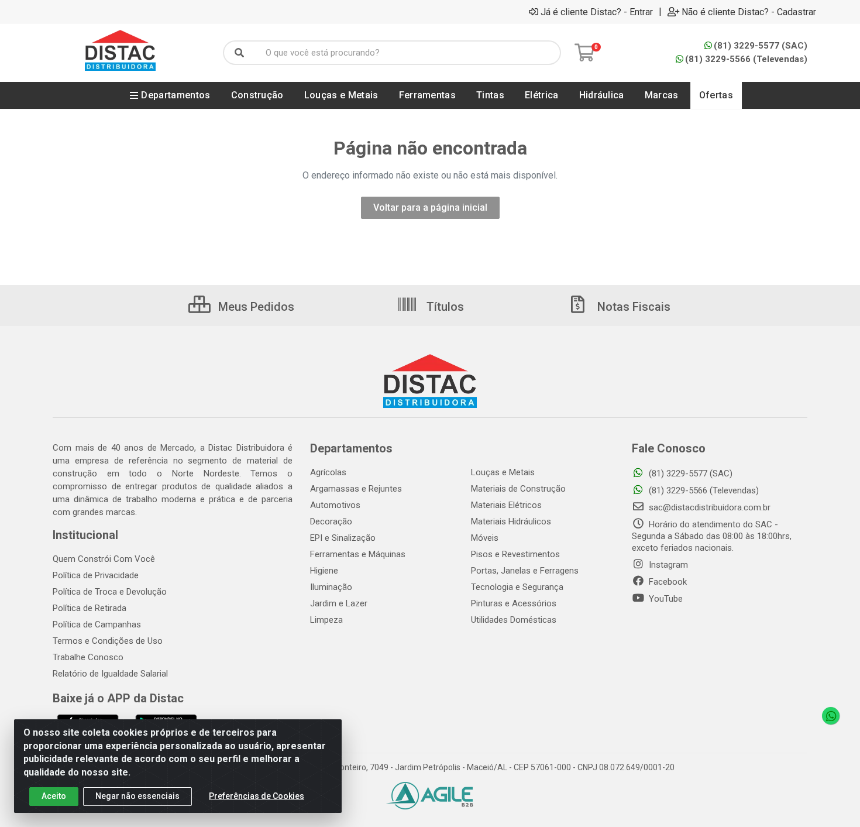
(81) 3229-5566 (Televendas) (746, 59)
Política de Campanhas (97, 624)
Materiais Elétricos (506, 505)
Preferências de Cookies (256, 796)
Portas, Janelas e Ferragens (525, 570)
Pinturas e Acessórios (513, 603)
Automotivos (335, 505)
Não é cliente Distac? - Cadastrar (749, 11)
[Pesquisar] (239, 52)
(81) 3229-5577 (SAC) (760, 45)
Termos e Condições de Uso (108, 641)
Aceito (54, 796)
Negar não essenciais (137, 796)
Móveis (484, 538)
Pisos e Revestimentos (515, 554)
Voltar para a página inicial (430, 207)
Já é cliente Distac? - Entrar (597, 11)
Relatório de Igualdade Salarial (110, 673)
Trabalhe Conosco (88, 657)
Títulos (444, 307)
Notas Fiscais (632, 307)
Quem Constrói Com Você (104, 559)
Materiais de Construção (518, 488)
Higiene (324, 570)
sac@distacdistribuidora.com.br (708, 507)
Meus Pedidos (254, 307)
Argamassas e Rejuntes (356, 488)
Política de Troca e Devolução (110, 591)
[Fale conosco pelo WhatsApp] (831, 716)
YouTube (664, 598)
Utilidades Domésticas (513, 620)
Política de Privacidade (96, 575)
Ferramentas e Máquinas (357, 554)
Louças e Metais (503, 472)
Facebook (666, 582)
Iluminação (331, 587)
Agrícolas (328, 472)
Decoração (331, 521)
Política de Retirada (89, 608)
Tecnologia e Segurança (517, 587)
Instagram (667, 565)
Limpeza (326, 620)
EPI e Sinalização (343, 538)
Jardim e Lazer (338, 603)
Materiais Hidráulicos (511, 521)
